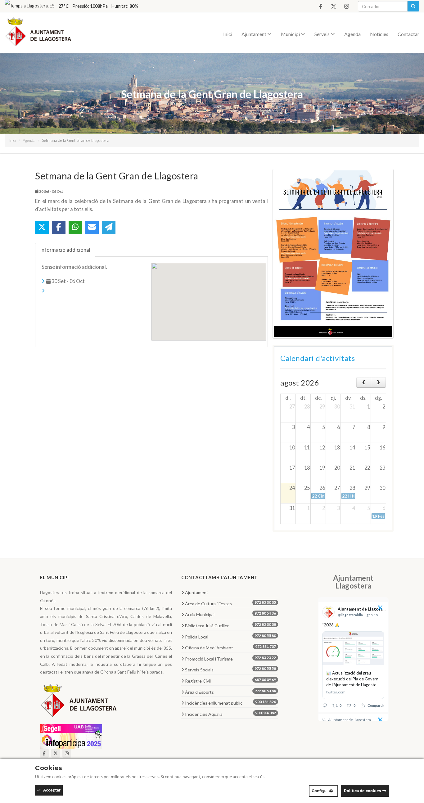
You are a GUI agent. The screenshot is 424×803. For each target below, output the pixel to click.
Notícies (379, 34)
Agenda (352, 34)
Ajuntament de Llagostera (349, 719)
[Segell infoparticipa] (71, 736)
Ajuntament (254, 34)
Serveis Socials (230, 669)
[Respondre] (324, 705)
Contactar (408, 34)
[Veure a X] (380, 608)
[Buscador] (413, 6)
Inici (227, 34)
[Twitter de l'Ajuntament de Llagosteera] (333, 6)
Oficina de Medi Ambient (230, 647)
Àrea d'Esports (230, 691)
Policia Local (230, 636)
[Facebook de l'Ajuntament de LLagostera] (320, 6)
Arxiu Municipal (230, 614)
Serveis (322, 34)
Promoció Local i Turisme (230, 658)
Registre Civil (230, 680)
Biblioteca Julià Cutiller (230, 625)
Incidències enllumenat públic (230, 702)
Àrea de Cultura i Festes (230, 603)
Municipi (291, 34)
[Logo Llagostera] (79, 702)
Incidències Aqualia (230, 714)
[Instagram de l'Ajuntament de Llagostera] (346, 6)
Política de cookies (362, 790)
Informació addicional (65, 250)
